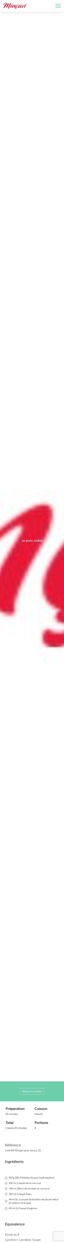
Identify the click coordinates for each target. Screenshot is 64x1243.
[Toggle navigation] (58, 6)
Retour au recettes (32, 1091)
